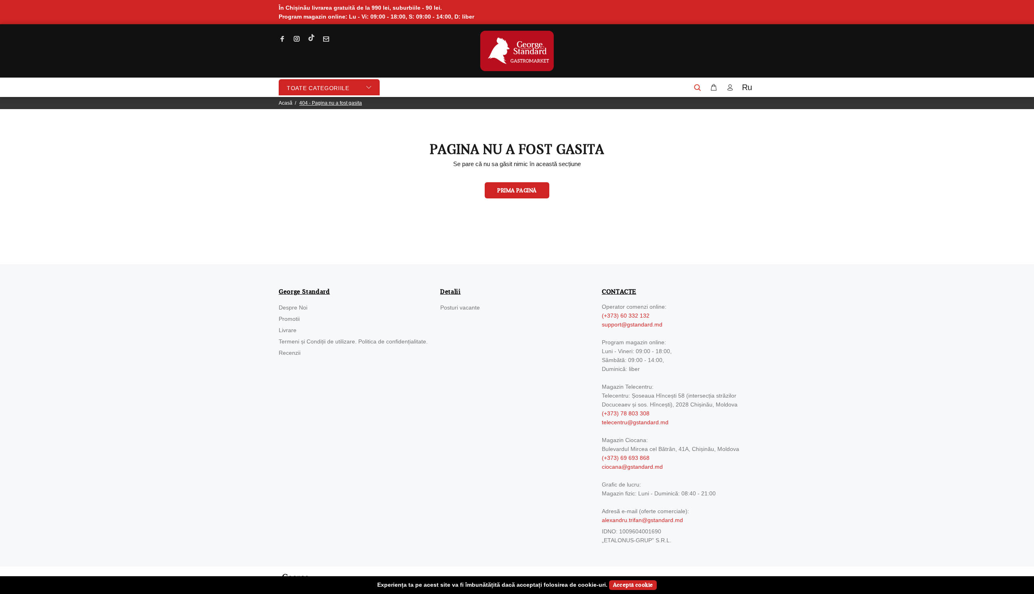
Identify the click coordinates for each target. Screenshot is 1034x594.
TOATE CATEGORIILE (318, 88)
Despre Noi (293, 307)
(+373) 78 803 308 (625, 413)
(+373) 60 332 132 (625, 315)
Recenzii (290, 353)
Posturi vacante (460, 307)
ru (747, 87)
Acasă (285, 103)
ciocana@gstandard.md (632, 466)
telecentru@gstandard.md (635, 422)
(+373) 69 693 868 (625, 458)
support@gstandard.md (632, 324)
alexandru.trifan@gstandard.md (642, 520)
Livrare (287, 330)
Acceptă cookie (633, 585)
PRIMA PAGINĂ (516, 190)
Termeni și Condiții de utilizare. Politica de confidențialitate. (353, 341)
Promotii (289, 319)
